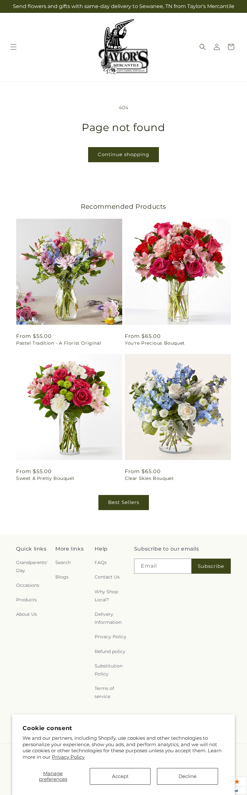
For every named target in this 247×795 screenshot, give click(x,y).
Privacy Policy (68, 757)
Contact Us (107, 577)
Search (63, 562)
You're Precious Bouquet (155, 343)
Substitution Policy (109, 670)
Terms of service (104, 692)
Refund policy (110, 651)
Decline (187, 776)
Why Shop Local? (106, 596)
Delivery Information (108, 618)
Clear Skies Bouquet (149, 478)
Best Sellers (123, 502)
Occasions (27, 585)
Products (26, 600)
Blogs (62, 577)
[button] (13, 47)
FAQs (101, 562)
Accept (120, 776)
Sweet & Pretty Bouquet (45, 478)
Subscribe (211, 566)
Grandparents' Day (32, 566)
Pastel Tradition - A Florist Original (58, 343)
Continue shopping (123, 154)
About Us (26, 614)
